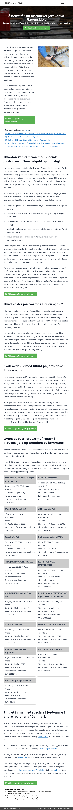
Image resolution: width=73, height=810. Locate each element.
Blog (54, 808)
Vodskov (26, 770)
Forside (40, 808)
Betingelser (66, 808)
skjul (27, 130)
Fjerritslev (40, 770)
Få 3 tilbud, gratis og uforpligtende (36, 28)
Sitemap (59, 808)
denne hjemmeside (48, 749)
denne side (43, 736)
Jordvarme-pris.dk (14, 2)
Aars (33, 770)
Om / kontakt (47, 808)
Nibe (20, 770)
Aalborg (57, 770)
